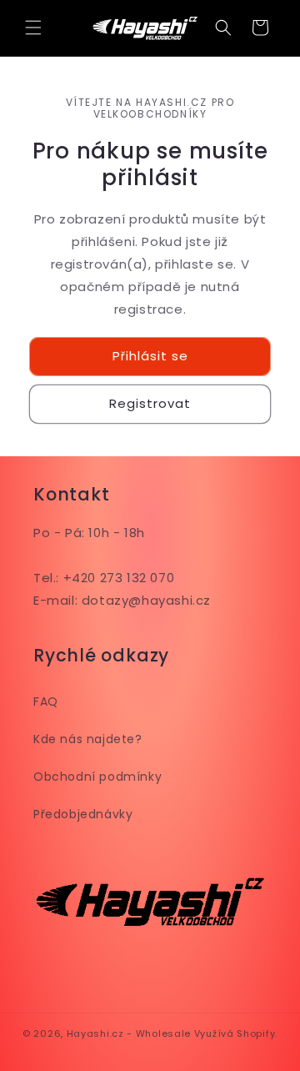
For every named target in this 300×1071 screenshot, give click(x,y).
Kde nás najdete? (87, 739)
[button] (33, 27)
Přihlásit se (150, 356)
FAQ (45, 701)
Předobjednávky (82, 814)
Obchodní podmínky (97, 776)
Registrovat (150, 403)
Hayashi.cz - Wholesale (129, 1033)
